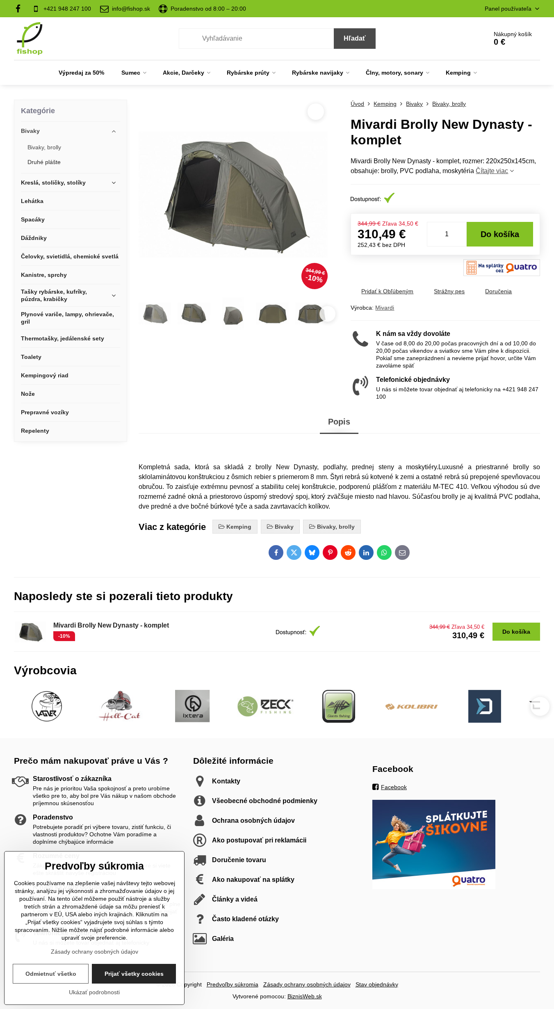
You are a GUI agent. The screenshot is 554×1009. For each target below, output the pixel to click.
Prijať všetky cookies (134, 973)
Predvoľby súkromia (232, 984)
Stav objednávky (377, 984)
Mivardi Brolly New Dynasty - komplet (111, 625)
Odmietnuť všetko (50, 973)
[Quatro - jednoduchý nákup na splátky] (433, 887)
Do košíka (500, 234)
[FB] (20, 8)
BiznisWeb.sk (304, 996)
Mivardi (384, 307)
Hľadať (355, 38)
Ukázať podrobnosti (94, 992)
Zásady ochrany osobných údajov (307, 984)
